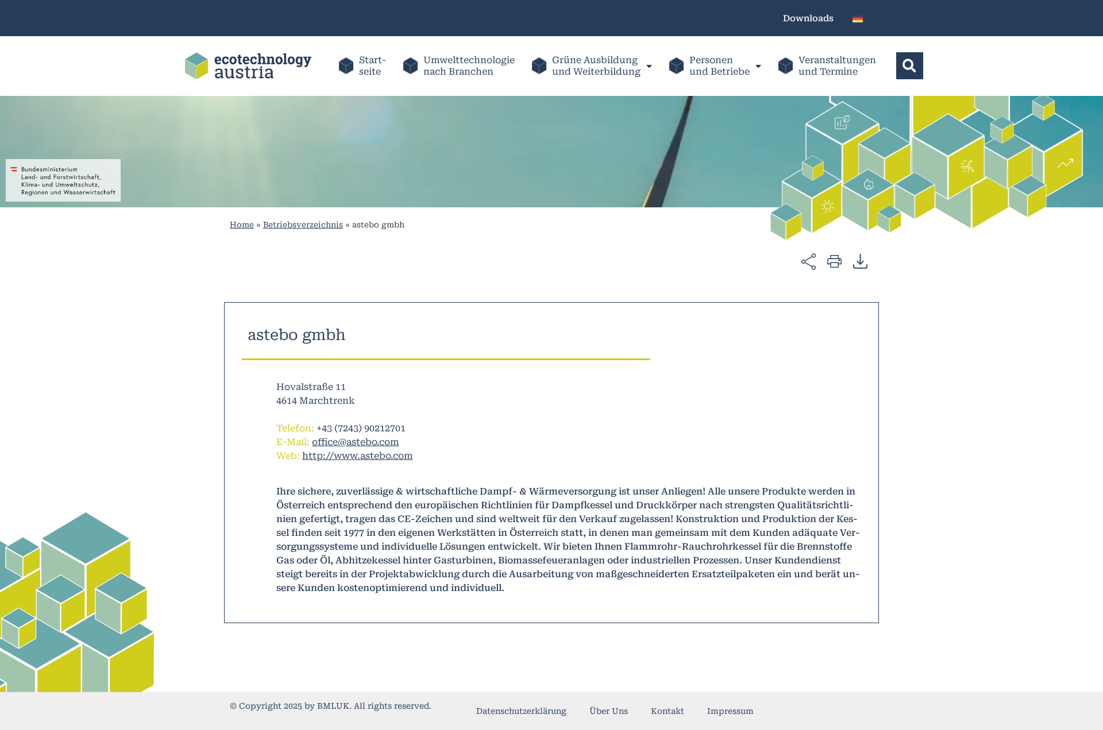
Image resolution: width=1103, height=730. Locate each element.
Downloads (808, 18)
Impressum (730, 711)
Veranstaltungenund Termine (837, 66)
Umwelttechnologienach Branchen (469, 66)
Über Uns (608, 711)
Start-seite (372, 66)
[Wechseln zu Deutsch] (858, 18)
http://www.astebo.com (357, 455)
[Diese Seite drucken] (834, 260)
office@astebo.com (355, 442)
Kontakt (667, 711)
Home (242, 224)
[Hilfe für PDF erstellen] (860, 260)
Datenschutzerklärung (521, 711)
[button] (909, 65)
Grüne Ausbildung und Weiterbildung (596, 66)
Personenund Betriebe (719, 66)
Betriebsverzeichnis (303, 224)
